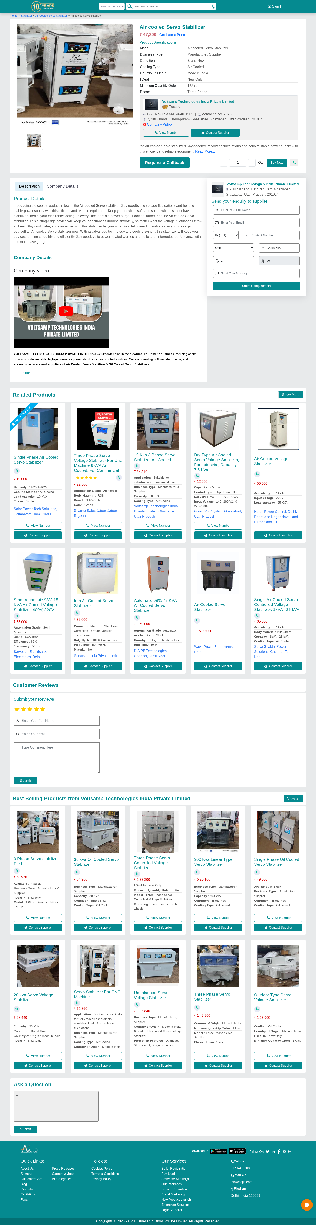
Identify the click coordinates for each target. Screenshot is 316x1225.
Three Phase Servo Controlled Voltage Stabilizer (152, 863)
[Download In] (218, 1151)
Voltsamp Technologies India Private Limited (198, 101)
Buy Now (276, 162)
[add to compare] (294, 162)
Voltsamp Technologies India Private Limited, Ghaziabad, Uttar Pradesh (156, 511)
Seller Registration (174, 1168)
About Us (27, 1168)
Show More (290, 395)
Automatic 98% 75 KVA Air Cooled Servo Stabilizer (155, 605)
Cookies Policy (101, 1168)
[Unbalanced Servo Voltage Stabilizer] (158, 966)
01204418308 (240, 1168)
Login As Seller (171, 1210)
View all (293, 798)
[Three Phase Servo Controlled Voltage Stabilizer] (158, 832)
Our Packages (171, 1184)
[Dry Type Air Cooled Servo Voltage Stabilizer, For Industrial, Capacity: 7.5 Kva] (218, 429)
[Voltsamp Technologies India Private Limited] (151, 104)
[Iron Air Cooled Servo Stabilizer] (98, 573)
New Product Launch (176, 1199)
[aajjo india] (43, 6)
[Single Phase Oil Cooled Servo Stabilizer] (278, 832)
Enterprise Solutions (175, 1204)
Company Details (62, 186)
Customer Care (31, 1179)
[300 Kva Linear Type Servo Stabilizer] (218, 832)
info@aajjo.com (241, 1182)
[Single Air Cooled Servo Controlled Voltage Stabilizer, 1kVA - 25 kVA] (278, 573)
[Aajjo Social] (267, 1151)
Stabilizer (27, 15)
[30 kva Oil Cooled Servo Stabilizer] (98, 832)
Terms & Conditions (105, 1173)
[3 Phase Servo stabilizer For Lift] (38, 832)
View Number (168, 132)
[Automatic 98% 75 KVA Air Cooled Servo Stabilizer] (158, 573)
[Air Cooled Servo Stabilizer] (218, 573)
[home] (29, 1149)
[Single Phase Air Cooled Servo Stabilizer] (38, 429)
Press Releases (63, 1168)
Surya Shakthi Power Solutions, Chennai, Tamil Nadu (273, 652)
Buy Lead (168, 1173)
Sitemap (26, 1173)
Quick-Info (28, 1189)
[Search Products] (128, 6)
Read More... (205, 151)
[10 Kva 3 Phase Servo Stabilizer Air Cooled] (158, 429)
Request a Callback (164, 162)
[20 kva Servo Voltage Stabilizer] (38, 966)
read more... (24, 373)
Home (13, 15)
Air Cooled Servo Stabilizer (51, 15)
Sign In (277, 6)
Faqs (24, 1199)
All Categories (62, 1179)
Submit (25, 781)
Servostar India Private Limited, (97, 656)
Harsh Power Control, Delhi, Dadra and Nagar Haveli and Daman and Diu (276, 517)
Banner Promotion (174, 1189)
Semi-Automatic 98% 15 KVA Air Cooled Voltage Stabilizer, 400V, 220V (36, 605)
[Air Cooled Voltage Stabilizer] (278, 429)
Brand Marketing (173, 1194)
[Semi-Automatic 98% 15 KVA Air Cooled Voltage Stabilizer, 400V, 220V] (38, 573)
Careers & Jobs (63, 1173)
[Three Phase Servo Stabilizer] (218, 966)
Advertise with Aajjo (175, 1179)
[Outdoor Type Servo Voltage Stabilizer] (278, 966)
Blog (24, 1184)
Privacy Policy (101, 1179)
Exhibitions (28, 1194)
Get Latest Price (172, 35)
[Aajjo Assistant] (307, 1205)
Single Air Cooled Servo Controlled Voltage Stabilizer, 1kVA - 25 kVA (276, 604)
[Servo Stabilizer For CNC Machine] (98, 966)
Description (29, 186)
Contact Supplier (40, 535)
